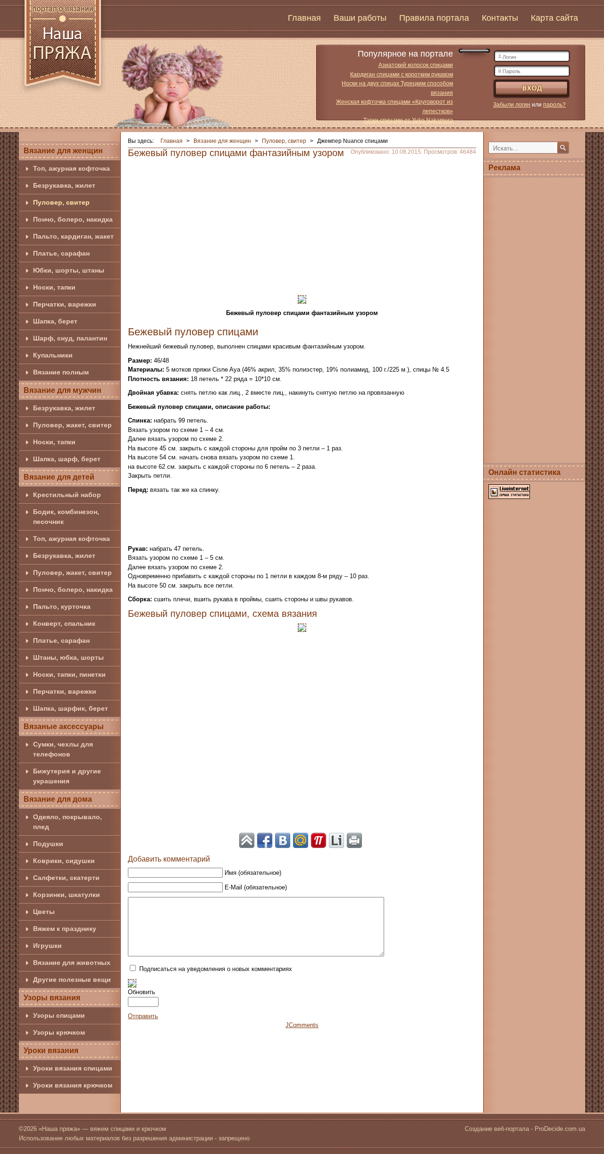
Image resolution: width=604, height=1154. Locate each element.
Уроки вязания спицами (72, 1068)
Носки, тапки (54, 287)
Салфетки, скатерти (66, 877)
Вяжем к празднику (64, 928)
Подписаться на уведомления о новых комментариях (215, 968)
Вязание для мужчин (62, 390)
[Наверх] (246, 840)
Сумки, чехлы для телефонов (63, 749)
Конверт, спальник (64, 623)
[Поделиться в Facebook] (264, 840)
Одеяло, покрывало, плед (67, 821)
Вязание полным (61, 372)
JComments (302, 1025)
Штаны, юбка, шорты (68, 657)
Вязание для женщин (63, 151)
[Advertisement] (302, 224)
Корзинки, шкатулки (66, 894)
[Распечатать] (354, 840)
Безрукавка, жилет (64, 185)
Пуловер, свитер (61, 202)
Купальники (53, 355)
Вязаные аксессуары (64, 726)
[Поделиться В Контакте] (282, 840)
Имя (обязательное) (253, 872)
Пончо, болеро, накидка (73, 219)
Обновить (141, 992)
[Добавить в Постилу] (318, 840)
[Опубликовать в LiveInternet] (336, 840)
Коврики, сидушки (64, 860)
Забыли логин (511, 104)
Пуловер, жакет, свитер (72, 425)
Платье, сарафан (61, 253)
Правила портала (434, 18)
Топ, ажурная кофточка (71, 168)
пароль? (554, 104)
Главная (304, 18)
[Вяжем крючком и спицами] (63, 48)
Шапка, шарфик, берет (70, 708)
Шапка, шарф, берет (67, 459)
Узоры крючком (59, 1032)
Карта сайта (554, 18)
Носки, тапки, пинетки (69, 674)
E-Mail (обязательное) (256, 887)
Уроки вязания (51, 1050)
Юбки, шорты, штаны (68, 270)
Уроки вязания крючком (72, 1085)
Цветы (44, 911)
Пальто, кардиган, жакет (73, 236)
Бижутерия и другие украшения (67, 776)
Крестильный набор (67, 494)
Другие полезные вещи (72, 979)
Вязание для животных (71, 962)
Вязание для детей (59, 477)
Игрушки (47, 945)
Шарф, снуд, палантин (70, 338)
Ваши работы (360, 18)
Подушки (48, 843)
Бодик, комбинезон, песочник (66, 516)
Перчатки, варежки (64, 304)
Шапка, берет (55, 321)
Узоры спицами (59, 1015)
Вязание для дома (58, 799)
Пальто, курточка (62, 606)
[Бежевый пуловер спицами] (302, 298)
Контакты (500, 18)
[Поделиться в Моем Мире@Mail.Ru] (300, 840)
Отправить (143, 1016)
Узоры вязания (52, 998)
